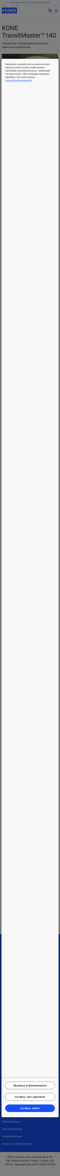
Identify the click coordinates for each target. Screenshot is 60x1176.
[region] (30, 588)
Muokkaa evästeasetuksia (30, 1085)
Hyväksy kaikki (30, 1108)
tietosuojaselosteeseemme (18, 80)
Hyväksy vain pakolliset (30, 1096)
